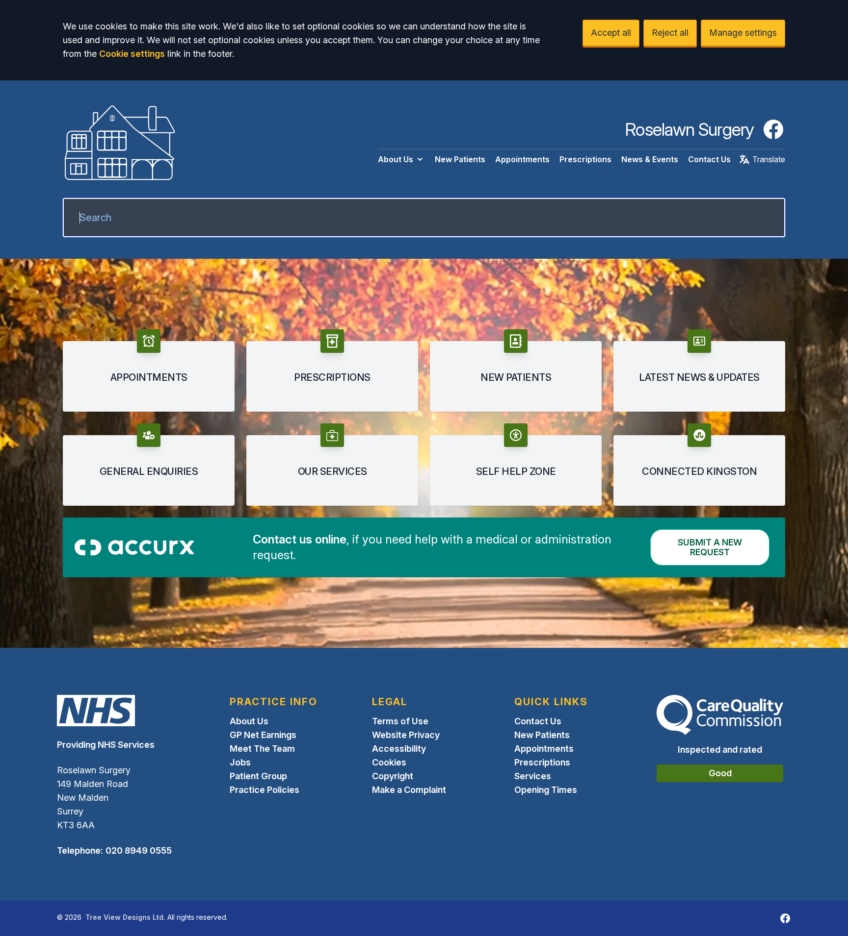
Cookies (389, 762)
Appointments (522, 159)
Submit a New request (710, 547)
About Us (395, 159)
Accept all (611, 32)
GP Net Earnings (263, 735)
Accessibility (399, 748)
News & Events (649, 159)
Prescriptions (585, 159)
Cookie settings (132, 54)
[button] (149, 370)
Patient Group (258, 776)
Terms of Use (400, 721)
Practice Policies (264, 790)
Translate (768, 159)
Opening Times (545, 790)
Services (532, 776)
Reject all (670, 32)
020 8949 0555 (139, 850)
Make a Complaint (409, 790)
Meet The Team (262, 748)
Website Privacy (406, 735)
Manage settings (743, 32)
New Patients (460, 159)
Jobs (240, 762)
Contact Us (709, 159)
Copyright (392, 776)
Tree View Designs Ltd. (125, 917)
